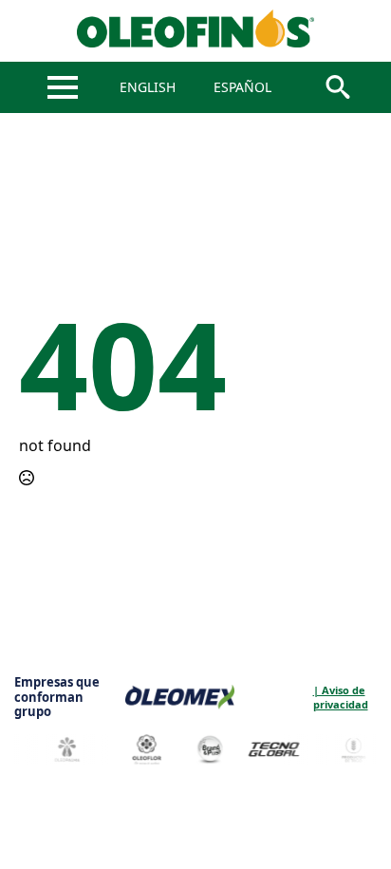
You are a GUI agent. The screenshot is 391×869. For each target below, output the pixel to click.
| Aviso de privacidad (261, 697)
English (148, 87)
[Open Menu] (62, 87)
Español (242, 87)
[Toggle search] (338, 87)
